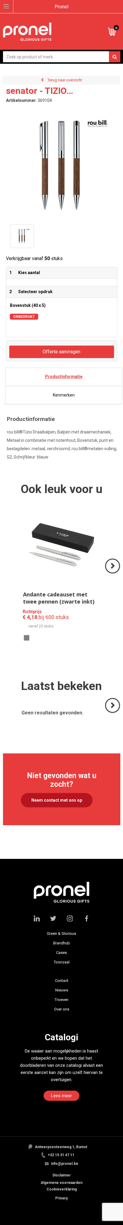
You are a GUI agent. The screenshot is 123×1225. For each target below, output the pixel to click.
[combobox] (61, 56)
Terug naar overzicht (64, 80)
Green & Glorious (61, 933)
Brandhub (61, 943)
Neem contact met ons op (56, 800)
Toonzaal (62, 962)
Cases (61, 952)
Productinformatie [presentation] (63, 376)
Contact (61, 980)
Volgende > (113, 712)
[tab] (63, 376)
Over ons (61, 1009)
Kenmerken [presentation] (64, 395)
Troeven (61, 999)
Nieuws (61, 990)
